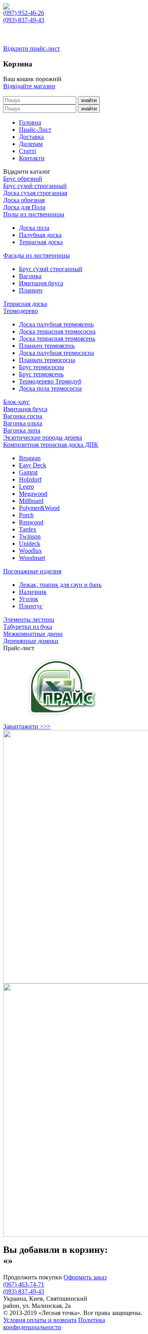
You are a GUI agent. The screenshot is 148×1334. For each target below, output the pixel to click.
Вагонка (30, 276)
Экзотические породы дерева (42, 437)
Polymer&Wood (39, 508)
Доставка (31, 136)
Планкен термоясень (47, 345)
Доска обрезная (24, 200)
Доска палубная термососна (56, 352)
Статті (27, 151)
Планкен (31, 290)
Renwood (31, 522)
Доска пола (34, 227)
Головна (30, 122)
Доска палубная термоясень (56, 324)
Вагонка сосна (22, 416)
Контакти (32, 158)
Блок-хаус (16, 401)
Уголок (28, 599)
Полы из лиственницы (33, 214)
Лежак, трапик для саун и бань (60, 584)
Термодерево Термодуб (50, 381)
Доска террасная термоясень (57, 338)
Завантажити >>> (27, 726)
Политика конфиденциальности (54, 1323)
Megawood (33, 493)
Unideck (29, 543)
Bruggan (30, 458)
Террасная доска (41, 242)
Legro (26, 486)
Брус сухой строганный (35, 185)
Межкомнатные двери (33, 633)
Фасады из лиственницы (36, 255)
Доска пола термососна (50, 388)
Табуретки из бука (27, 626)
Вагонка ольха (22, 423)
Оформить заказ (85, 1277)
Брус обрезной (22, 178)
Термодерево (20, 310)
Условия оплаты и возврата (40, 1320)
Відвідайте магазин (29, 86)
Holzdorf (30, 479)
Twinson (30, 536)
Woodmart (32, 557)
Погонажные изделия (32, 571)
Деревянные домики (30, 641)
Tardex (27, 529)
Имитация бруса (41, 283)
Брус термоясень (41, 374)
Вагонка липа (21, 430)
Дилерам (31, 143)
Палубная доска (40, 235)
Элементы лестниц (28, 619)
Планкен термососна (47, 360)
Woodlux (30, 550)
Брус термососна (41, 367)
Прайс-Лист (35, 129)
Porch (26, 515)
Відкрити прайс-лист (31, 48)
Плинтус (31, 606)
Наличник (33, 591)
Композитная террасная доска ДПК (50, 444)
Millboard (31, 500)
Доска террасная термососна (57, 331)
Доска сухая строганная (35, 193)
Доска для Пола (24, 207)
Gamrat (28, 472)
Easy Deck (32, 465)
